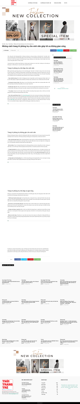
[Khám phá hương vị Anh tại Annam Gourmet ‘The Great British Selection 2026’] (30, 293)
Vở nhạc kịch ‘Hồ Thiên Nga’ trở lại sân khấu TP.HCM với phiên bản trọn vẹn (11, 322)
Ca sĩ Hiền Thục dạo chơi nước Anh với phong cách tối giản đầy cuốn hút (29, 341)
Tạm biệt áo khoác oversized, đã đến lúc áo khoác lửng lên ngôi (10, 302)
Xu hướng (43, 319)
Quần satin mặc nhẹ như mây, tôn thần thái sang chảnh (49, 302)
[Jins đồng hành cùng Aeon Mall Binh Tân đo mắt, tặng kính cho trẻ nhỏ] (50, 332)
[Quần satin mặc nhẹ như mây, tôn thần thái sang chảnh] (50, 293)
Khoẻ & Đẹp (4, 339)
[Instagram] (64, 383)
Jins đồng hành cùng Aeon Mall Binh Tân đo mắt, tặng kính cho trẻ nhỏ (49, 341)
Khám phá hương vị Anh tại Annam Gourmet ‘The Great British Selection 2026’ (30, 302)
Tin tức (42, 339)
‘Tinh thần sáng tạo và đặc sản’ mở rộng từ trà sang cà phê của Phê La (58, 62)
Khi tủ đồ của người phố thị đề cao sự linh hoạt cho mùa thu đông (49, 322)
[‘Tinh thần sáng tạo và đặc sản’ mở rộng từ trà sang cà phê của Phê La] (67, 63)
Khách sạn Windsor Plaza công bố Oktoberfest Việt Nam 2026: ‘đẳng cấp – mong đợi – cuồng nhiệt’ (68, 302)
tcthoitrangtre (6, 50)
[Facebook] (62, 383)
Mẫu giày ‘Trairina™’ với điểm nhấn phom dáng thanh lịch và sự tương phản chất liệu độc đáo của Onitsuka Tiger (68, 322)
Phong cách (4, 299)
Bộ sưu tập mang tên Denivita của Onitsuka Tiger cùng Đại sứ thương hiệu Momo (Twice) (69, 341)
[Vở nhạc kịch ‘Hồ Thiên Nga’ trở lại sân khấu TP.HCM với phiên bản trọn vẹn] (11, 313)
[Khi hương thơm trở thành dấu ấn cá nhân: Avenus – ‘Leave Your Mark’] (11, 332)
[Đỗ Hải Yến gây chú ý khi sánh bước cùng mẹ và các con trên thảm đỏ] (67, 71)
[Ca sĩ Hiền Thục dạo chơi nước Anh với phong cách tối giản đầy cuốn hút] (30, 332)
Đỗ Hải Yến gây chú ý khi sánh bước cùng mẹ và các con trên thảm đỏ (58, 71)
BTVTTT (3, 303)
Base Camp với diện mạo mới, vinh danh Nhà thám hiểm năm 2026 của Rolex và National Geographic (59, 80)
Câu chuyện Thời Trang (58, 68)
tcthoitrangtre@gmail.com (13, 393)
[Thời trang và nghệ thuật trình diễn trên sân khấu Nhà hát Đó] (11, 273)
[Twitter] (67, 383)
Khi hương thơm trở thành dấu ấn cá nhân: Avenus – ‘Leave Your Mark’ (10, 341)
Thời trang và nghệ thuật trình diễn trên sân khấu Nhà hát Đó (11, 282)
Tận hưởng (56, 60)
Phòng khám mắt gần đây (69, 387)
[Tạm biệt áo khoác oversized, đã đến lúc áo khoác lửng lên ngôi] (11, 293)
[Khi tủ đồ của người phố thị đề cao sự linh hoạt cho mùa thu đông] (50, 313)
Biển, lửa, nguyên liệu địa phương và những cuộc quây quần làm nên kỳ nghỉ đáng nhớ (30, 322)
